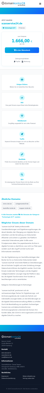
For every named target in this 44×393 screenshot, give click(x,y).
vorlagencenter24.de (22, 204)
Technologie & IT (9, 28)
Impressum (5, 376)
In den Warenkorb (23, 50)
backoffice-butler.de (9, 208)
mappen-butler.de (24, 208)
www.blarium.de (6, 355)
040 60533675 (6, 353)
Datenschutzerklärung (8, 378)
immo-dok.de (7, 204)
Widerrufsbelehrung (29, 376)
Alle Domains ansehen (11, 214)
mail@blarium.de (7, 357)
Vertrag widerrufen (28, 378)
